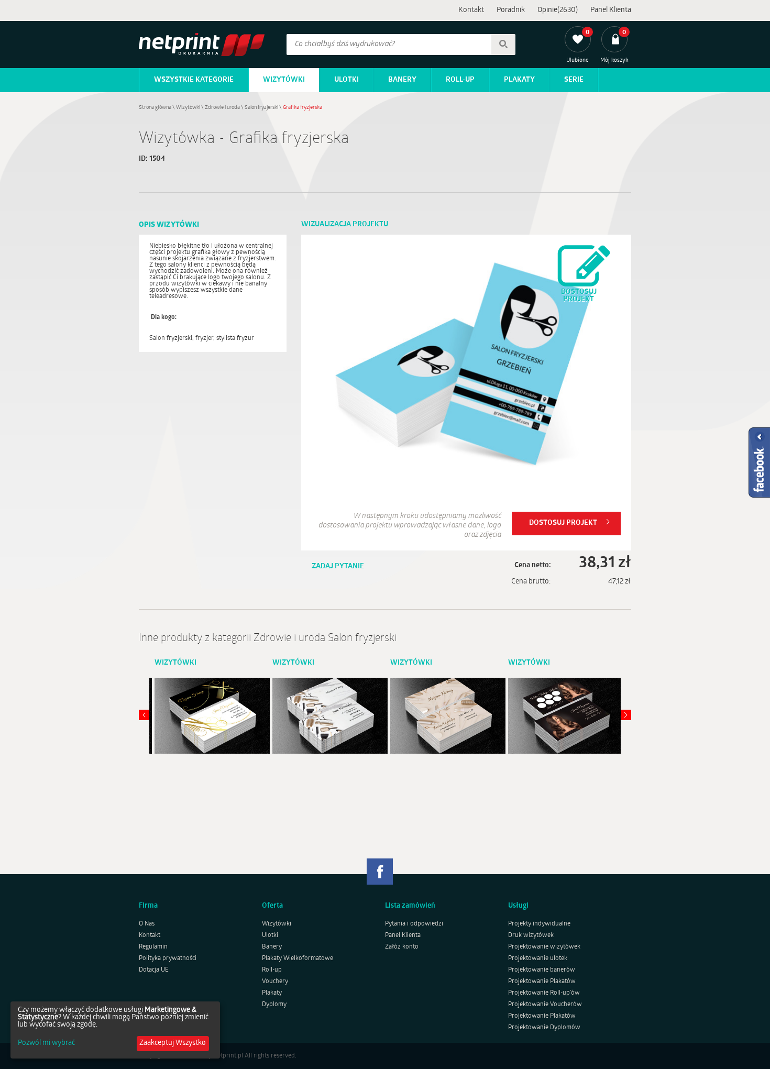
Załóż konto (402, 947)
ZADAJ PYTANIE (338, 566)
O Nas (147, 924)
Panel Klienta (610, 10)
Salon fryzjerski (261, 108)
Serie (574, 80)
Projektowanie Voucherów (545, 1004)
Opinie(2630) (557, 10)
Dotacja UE (154, 970)
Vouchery (275, 981)
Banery (402, 80)
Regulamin (153, 947)
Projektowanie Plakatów (542, 981)
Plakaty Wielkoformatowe (297, 958)
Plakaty (519, 80)
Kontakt (471, 10)
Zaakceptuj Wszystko (172, 1043)
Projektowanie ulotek (537, 958)
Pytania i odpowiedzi (414, 924)
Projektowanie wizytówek (544, 947)
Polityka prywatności (167, 958)
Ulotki (346, 80)
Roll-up (460, 80)
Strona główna (155, 108)
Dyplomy (274, 1004)
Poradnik (511, 10)
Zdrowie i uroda (222, 108)
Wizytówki (284, 80)
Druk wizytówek (531, 935)
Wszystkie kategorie (194, 80)
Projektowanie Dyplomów (544, 1027)
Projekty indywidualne (539, 924)
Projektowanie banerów (541, 970)
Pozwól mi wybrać (46, 1043)
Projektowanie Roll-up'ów (544, 993)
